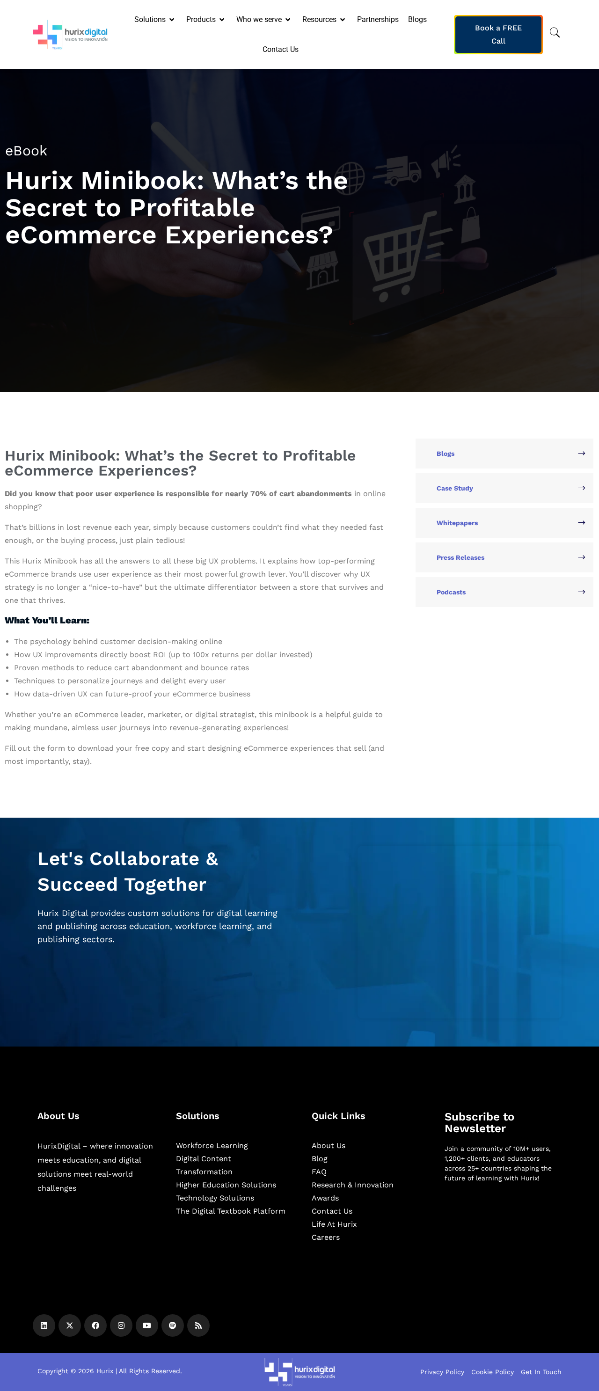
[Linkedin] (44, 1325)
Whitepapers (457, 523)
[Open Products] (222, 19)
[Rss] (198, 1325)
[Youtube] (147, 1325)
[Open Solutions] (172, 19)
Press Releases (460, 557)
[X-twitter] (69, 1325)
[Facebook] (95, 1325)
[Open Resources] (343, 19)
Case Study (455, 488)
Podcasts (451, 592)
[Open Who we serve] (288, 19)
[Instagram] (121, 1325)
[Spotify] (172, 1325)
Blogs (445, 453)
